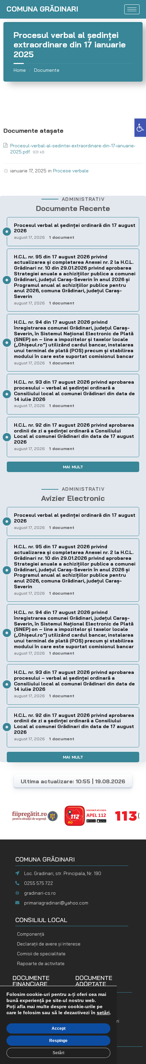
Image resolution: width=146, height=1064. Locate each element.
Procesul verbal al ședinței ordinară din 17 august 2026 (74, 228)
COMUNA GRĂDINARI (42, 8)
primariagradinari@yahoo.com (56, 903)
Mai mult (73, 466)
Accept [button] (59, 1028)
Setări (58, 1052)
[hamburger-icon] (132, 9)
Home (20, 70)
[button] (140, 128)
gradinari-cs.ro (40, 893)
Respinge (58, 1040)
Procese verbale (71, 171)
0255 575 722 (38, 883)
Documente (46, 70)
